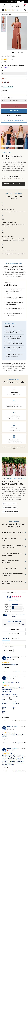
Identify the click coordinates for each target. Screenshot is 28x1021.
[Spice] (2, 82)
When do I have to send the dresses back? (10, 562)
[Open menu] (3, 10)
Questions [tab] (14, 638)
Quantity (4, 91)
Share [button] (5, 671)
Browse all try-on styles (13, 183)
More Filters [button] (8, 650)
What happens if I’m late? (9, 568)
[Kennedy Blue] (14, 10)
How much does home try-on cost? (12, 532)
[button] (22, 671)
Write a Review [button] (15, 629)
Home (2, 14)
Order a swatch (14, 110)
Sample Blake (5, 667)
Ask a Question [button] (15, 633)
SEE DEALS (20, 1)
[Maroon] (8, 82)
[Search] (25, 10)
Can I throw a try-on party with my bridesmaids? (12, 574)
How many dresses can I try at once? (11, 539)
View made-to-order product (14, 120)
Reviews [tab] (5, 638)
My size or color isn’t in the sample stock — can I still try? (12, 546)
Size (2, 71)
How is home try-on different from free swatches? (12, 582)
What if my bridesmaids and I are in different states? (12, 554)
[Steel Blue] (5, 82)
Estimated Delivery (7, 98)
